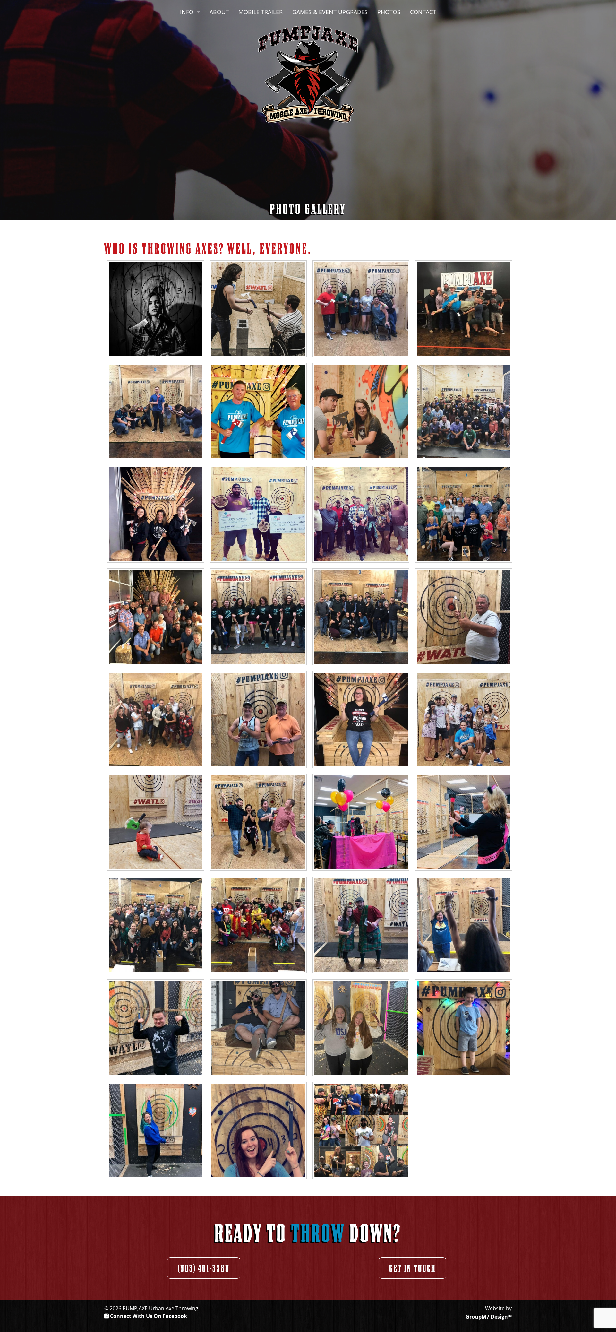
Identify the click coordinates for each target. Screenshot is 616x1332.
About (219, 12)
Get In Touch (412, 1268)
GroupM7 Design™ (489, 1316)
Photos (388, 12)
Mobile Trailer (260, 12)
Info (186, 12)
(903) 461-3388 (204, 1268)
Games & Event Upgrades (330, 12)
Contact (423, 12)
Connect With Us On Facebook (148, 1315)
